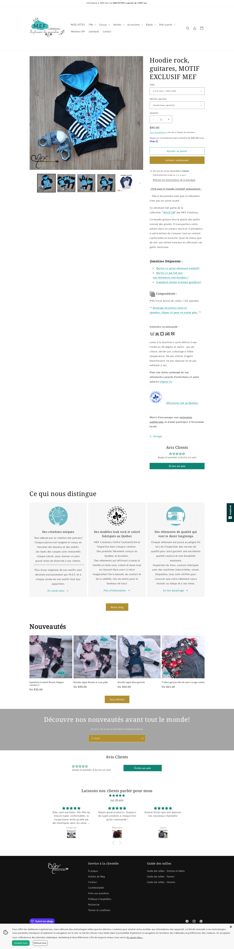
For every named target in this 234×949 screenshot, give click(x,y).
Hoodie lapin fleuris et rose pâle (91, 682)
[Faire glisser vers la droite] (139, 183)
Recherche (93, 904)
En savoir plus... (135, 937)
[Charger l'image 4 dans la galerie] (106, 183)
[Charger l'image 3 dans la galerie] (86, 183)
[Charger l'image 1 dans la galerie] (46, 183)
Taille (152, 84)
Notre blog (117, 607)
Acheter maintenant (177, 160)
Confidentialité (96, 887)
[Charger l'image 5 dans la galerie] (126, 183)
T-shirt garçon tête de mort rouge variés (183, 682)
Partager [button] (157, 436)
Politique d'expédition (99, 899)
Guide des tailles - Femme (160, 876)
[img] (117, 795)
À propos (93, 871)
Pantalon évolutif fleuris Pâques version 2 (46, 683)
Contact (92, 882)
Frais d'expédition (158, 132)
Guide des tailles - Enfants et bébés (166, 871)
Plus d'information (115, 590)
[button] (92, 24)
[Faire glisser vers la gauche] (32, 183)
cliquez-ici (166, 381)
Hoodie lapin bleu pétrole (131, 682)
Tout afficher (117, 699)
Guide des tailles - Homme (161, 882)
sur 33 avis (117, 799)
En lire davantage (173, 590)
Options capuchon (158, 99)
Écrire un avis (177, 465)
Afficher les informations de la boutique (174, 180)
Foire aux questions (98, 893)
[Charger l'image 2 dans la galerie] (66, 183)
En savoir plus (56, 590)
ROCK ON (169, 212)
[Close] (230, 926)
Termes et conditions (99, 910)
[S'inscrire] (141, 738)
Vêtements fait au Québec (182, 402)
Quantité (154, 113)
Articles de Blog (96, 876)
